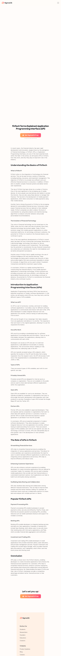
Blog (21, 652)
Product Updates (25, 649)
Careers (22, 654)
